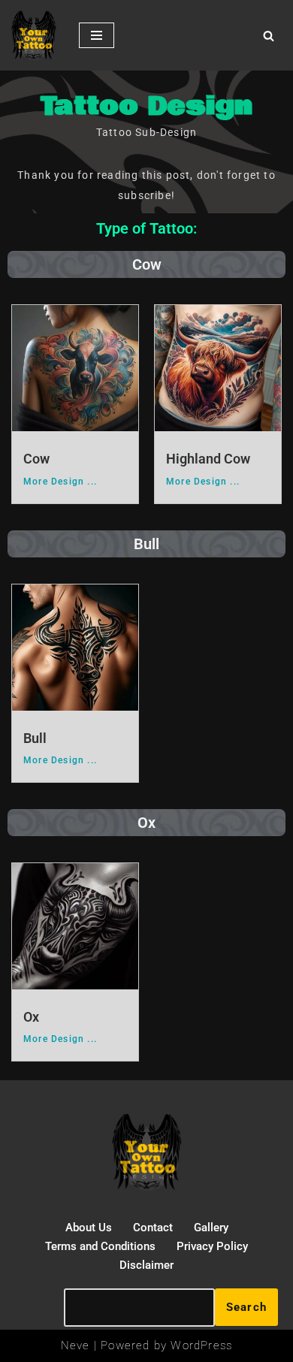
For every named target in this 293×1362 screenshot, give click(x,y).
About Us (88, 1227)
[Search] (268, 35)
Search (246, 1307)
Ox (31, 1017)
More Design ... (60, 481)
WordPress (201, 1345)
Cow (36, 459)
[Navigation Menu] (96, 35)
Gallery (211, 1227)
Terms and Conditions (100, 1246)
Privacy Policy (212, 1246)
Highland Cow (208, 459)
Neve (75, 1345)
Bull (35, 738)
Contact (153, 1227)
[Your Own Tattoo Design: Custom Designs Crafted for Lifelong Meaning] (33, 35)
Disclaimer (146, 1265)
